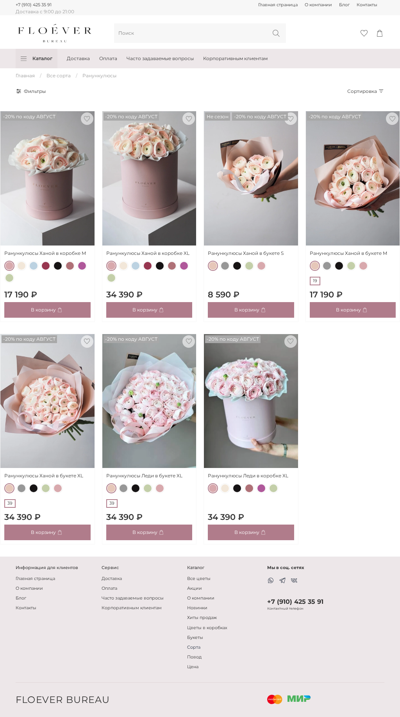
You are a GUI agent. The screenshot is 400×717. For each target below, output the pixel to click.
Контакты (367, 4)
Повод (194, 657)
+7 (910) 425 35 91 (34, 4)
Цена (192, 666)
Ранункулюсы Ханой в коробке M (45, 253)
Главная (25, 75)
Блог (344, 4)
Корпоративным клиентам (235, 58)
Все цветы (199, 578)
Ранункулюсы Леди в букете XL (144, 476)
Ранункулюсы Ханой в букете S (246, 253)
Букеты (195, 637)
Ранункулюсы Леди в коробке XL (248, 476)
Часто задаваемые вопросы (160, 58)
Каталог (42, 58)
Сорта (193, 647)
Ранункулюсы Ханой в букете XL (43, 476)
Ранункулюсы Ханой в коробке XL (147, 253)
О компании (318, 4)
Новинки (197, 607)
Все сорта (58, 75)
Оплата (108, 58)
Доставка (78, 58)
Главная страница (278, 4)
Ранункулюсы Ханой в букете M (348, 253)
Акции (194, 588)
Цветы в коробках (207, 627)
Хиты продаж (202, 617)
